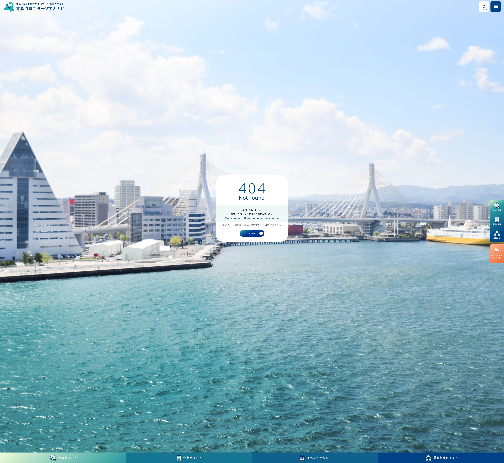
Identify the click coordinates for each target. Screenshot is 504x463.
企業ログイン (484, 8)
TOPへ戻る (251, 233)
